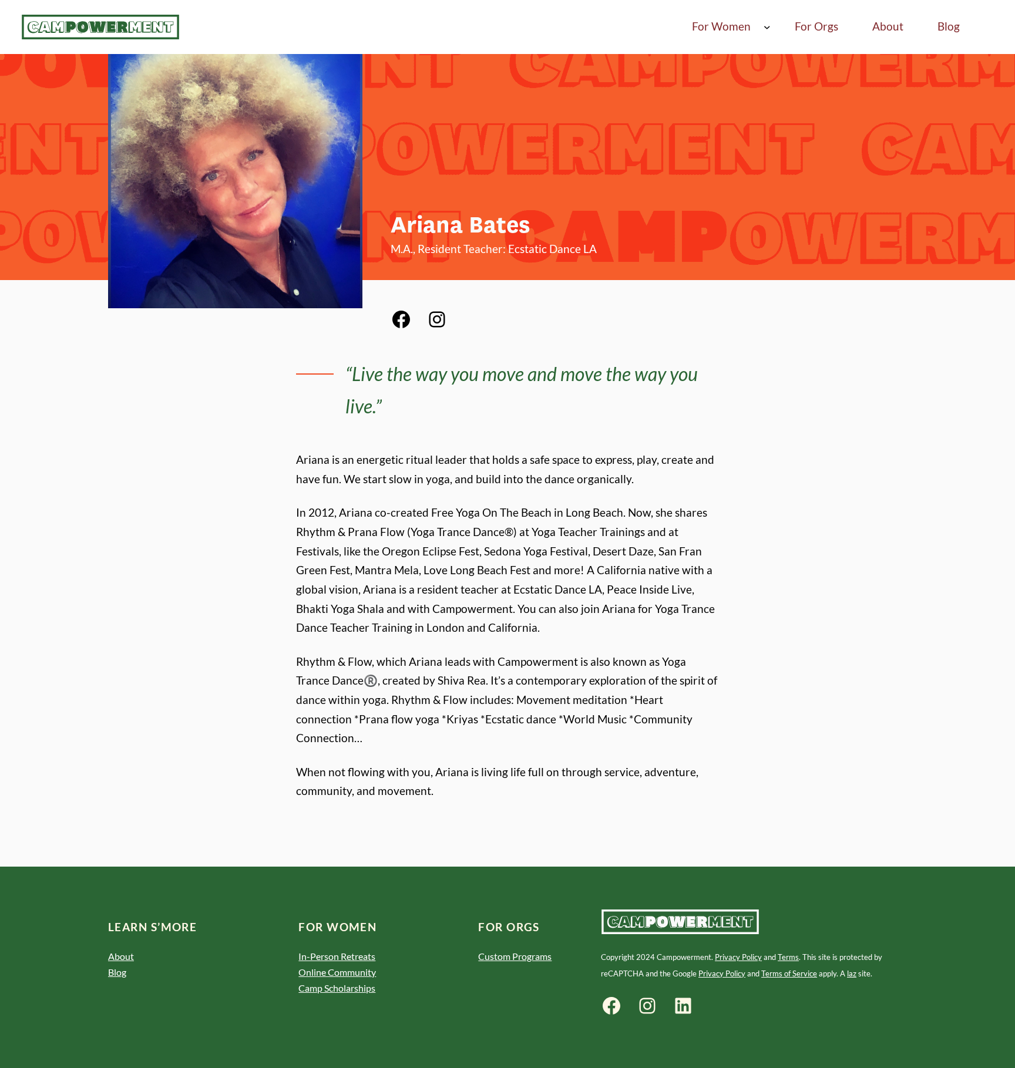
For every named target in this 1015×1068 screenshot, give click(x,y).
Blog (117, 972)
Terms (788, 957)
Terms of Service (789, 973)
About (121, 956)
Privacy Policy (738, 957)
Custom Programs (515, 956)
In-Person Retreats (336, 956)
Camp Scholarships (336, 987)
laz (851, 973)
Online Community (337, 972)
